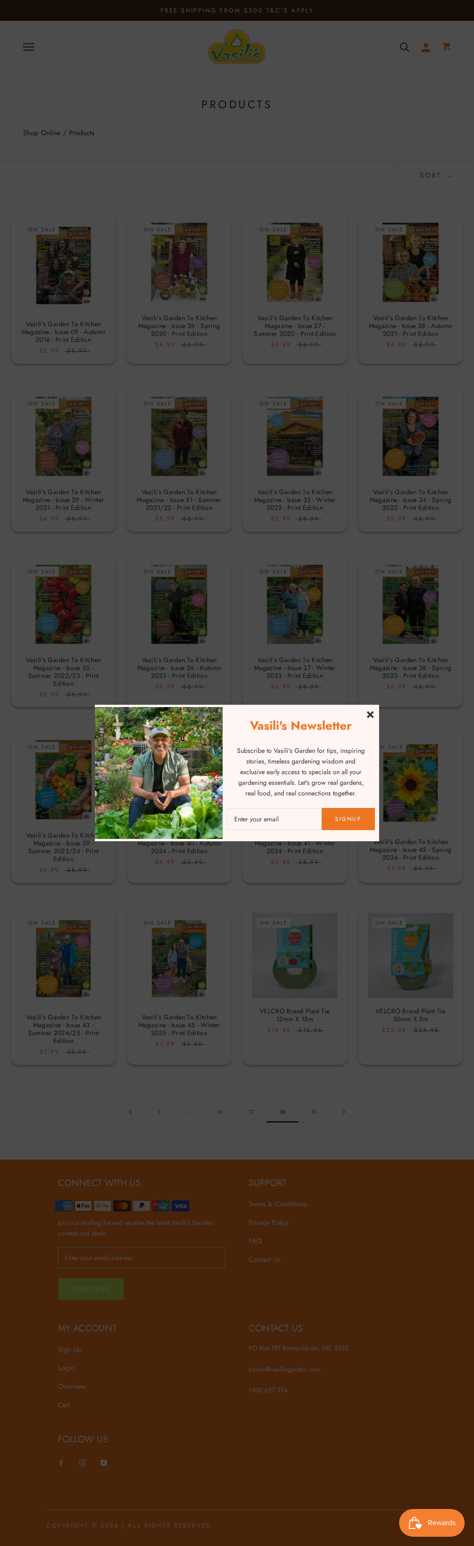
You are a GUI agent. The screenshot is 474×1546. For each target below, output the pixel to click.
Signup (348, 819)
